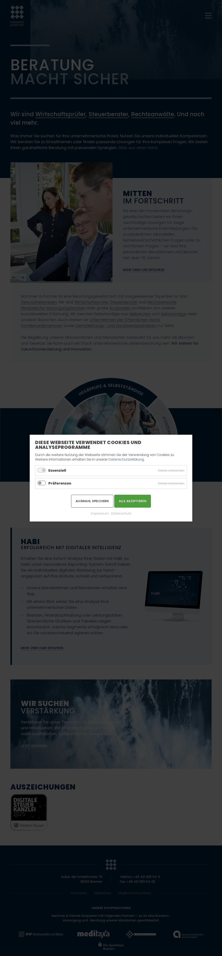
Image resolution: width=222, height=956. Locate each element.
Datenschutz (121, 513)
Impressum (100, 513)
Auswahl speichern (92, 501)
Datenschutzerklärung (126, 459)
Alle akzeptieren (133, 501)
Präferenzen (59, 483)
